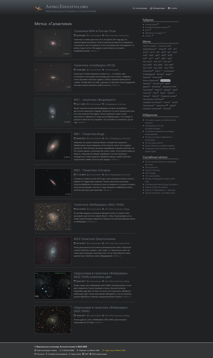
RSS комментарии (99, 354)
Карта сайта (76, 354)
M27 (163, 52)
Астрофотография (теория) (156, 27)
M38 (151, 55)
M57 (145, 58)
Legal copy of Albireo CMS (115, 350)
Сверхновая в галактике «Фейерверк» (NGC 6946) (101, 309)
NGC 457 (158, 61)
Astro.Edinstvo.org (66, 6)
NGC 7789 (168, 68)
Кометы (158, 90)
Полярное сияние (169, 96)
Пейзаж (146, 96)
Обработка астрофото (154, 33)
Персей (155, 96)
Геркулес (147, 83)
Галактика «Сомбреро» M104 (94, 65)
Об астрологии (151, 167)
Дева (116, 70)
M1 (175, 49)
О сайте (173, 8)
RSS (86, 354)
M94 (106, 35)
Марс (163, 93)
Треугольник (124, 243)
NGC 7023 (147, 68)
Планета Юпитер (152, 170)
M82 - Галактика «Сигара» (92, 170)
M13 (152, 52)
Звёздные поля (169, 86)
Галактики (113, 35)
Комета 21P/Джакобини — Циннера (160, 190)
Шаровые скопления (152, 108)
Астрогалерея (141, 8)
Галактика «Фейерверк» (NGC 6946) (99, 204)
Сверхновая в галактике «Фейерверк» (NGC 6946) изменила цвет (101, 275)
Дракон (146, 86)
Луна (156, 93)
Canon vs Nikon (150, 46)
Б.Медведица (110, 104)
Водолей (147, 77)
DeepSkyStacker (150, 49)
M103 (145, 52)
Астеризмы (169, 71)
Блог (147, 30)
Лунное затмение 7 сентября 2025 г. (160, 193)
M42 (157, 55)
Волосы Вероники (151, 80)
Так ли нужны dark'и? (154, 143)
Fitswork (162, 49)
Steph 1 (158, 71)
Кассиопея (148, 90)
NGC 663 (167, 61)
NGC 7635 (158, 68)
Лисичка (147, 93)
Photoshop (148, 71)
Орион (171, 93)
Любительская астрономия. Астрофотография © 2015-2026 (61, 347)
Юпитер (167, 108)
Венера (160, 74)
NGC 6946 (109, 209)
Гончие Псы (124, 35)
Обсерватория (159, 8)
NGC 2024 (147, 61)
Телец (175, 102)
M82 (106, 174)
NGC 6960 (168, 65)
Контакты (40, 354)
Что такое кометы (152, 176)
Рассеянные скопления (153, 99)
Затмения (156, 86)
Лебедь (126, 209)
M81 (106, 138)
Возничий (157, 77)
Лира (175, 90)
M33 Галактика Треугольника (94, 239)
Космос (148, 36)
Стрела (166, 102)
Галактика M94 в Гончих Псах (95, 31)
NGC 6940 (147, 65)
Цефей (173, 105)
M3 (169, 52)
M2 (158, 52)
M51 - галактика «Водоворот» (95, 100)
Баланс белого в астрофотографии (159, 145)
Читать (94, 51)
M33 (106, 243)
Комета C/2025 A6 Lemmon (156, 187)
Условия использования (58, 354)
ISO (170, 49)
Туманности (162, 105)
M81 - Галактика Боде (89, 134)
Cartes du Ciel (164, 46)
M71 (151, 58)
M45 (163, 55)
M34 (145, 55)
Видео (169, 74)
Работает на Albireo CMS (89, 350)
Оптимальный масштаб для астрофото (161, 184)
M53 (170, 55)
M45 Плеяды (150, 173)
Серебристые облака (152, 102)
